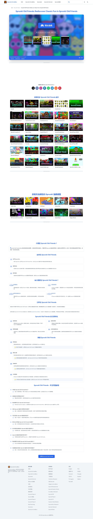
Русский (71, 481)
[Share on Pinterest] (59, 88)
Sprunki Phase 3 (32, 502)
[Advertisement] (46, 72)
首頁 (22, 2)
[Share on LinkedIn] (44, 88)
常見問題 (30, 489)
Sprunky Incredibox (32, 509)
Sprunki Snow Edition (35, 311)
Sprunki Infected (48, 2)
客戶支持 (51, 469)
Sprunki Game (17, 7)
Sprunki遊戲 (58, 2)
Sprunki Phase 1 (52, 496)
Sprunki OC (51, 499)
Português (71, 479)
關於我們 (30, 491)
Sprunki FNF (51, 494)
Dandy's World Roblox (54, 502)
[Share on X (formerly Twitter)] (33, 88)
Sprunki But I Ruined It (53, 504)
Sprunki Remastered (53, 486)
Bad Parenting (31, 504)
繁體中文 (71, 471)
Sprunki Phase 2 (32, 499)
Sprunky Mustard (52, 507)
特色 (29, 484)
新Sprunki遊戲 (31, 481)
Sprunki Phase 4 (32, 494)
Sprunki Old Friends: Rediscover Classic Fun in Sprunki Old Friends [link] (34, 7)
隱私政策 (51, 471)
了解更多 (51, 476)
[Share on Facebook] (37, 88)
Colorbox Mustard (53, 479)
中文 (78, 469)
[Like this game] (79, 57)
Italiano (79, 479)
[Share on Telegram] (52, 88)
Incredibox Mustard (53, 491)
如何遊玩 (30, 486)
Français (79, 474)
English (70, 469)
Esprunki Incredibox (32, 474)
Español (79, 476)
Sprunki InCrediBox (30, 2)
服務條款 (51, 474)
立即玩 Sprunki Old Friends (46, 456)
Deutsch (71, 474)
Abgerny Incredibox (53, 484)
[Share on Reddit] (56, 88)
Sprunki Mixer (52, 509)
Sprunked (39, 2)
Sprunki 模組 (31, 496)
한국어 (70, 476)
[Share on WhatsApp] (48, 88)
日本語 (78, 471)
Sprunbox (30, 507)
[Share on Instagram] (40, 88)
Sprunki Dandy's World (54, 489)
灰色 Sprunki (51, 481)
